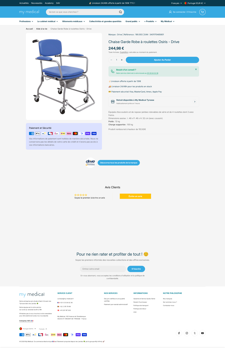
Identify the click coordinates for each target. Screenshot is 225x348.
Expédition (124, 52)
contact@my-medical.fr (65, 299)
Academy (49, 3)
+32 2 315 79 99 (65, 306)
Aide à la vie (41, 29)
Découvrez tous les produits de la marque (118, 163)
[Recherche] (120, 12)
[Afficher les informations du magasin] (195, 102)
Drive (119, 34)
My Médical (29, 341)
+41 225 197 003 (65, 310)
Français (175, 3)
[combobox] (85, 12)
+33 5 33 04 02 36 (66, 303)
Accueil (29, 29)
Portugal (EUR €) (195, 3)
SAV (58, 3)
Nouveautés (36, 3)
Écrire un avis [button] (135, 196)
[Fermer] (195, 69)
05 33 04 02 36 (152, 73)
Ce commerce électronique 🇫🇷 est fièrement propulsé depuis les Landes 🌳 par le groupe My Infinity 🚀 (69, 341)
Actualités (24, 3)
